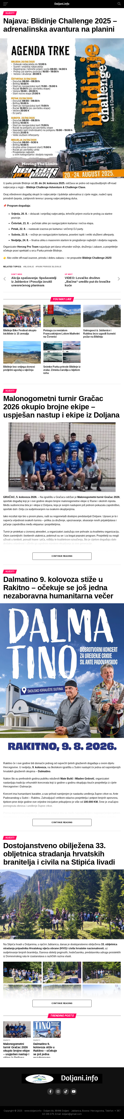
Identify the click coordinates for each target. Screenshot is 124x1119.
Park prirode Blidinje (49, 267)
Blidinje (29, 267)
